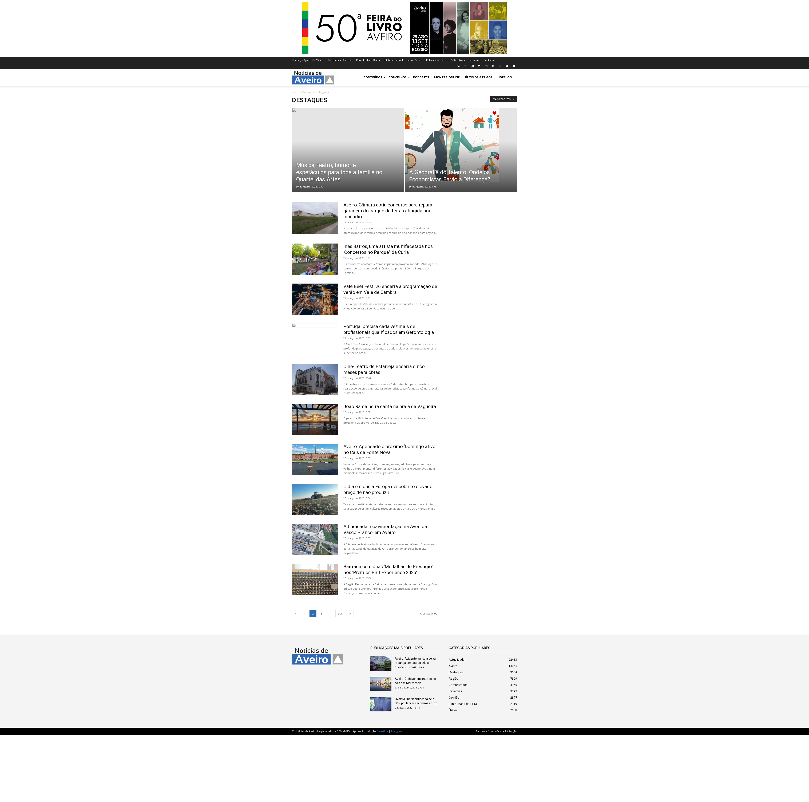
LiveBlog (505, 77)
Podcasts (421, 77)
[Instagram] (472, 66)
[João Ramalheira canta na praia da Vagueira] (315, 419)
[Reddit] (486, 66)
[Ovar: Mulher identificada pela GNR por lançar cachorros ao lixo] (380, 704)
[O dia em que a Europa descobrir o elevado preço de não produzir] (315, 499)
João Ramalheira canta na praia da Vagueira (389, 406)
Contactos (489, 60)
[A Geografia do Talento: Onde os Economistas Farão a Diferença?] (461, 145)
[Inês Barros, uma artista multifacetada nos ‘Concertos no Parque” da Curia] (315, 259)
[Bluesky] (514, 66)
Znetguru (396, 731)
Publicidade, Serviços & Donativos (445, 60)
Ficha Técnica (414, 60)
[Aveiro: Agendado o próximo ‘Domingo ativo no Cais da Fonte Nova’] (315, 459)
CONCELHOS (398, 77)
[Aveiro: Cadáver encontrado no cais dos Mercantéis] (380, 684)
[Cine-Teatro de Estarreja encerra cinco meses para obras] (315, 379)
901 (340, 613)
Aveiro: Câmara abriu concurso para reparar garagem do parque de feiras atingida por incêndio (388, 210)
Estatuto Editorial (393, 60)
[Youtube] (507, 66)
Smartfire (382, 731)
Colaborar (474, 60)
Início (295, 92)
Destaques (308, 92)
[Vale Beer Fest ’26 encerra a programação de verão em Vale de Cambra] (315, 299)
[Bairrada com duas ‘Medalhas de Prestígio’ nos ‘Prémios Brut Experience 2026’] (315, 579)
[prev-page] (295, 613)
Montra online (447, 77)
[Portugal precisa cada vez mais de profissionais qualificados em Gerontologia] (315, 339)
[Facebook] (465, 66)
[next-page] (350, 613)
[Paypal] (479, 66)
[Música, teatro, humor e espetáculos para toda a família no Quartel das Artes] (348, 156)
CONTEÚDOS (373, 77)
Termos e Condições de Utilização (496, 731)
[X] (493, 66)
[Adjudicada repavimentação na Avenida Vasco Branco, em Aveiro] (315, 539)
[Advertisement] (483, 367)
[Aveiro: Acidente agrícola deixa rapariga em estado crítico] (380, 663)
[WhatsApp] (500, 66)
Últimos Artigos (478, 77)
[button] (459, 65)
